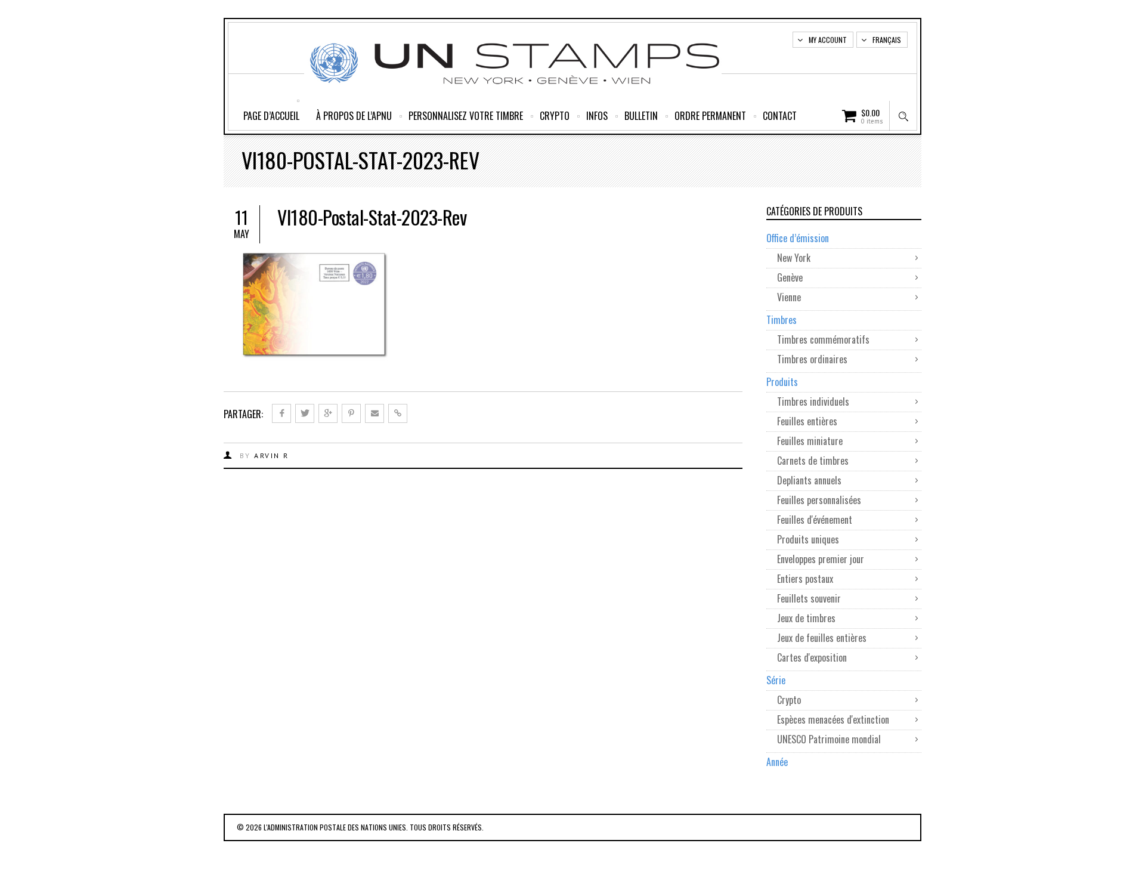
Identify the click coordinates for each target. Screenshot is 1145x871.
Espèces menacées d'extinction (833, 719)
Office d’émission (797, 238)
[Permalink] (397, 413)
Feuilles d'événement (814, 519)
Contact (780, 116)
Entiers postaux (805, 579)
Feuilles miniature (811, 441)
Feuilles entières (807, 421)
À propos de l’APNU (354, 116)
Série (775, 680)
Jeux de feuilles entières (822, 638)
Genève (790, 277)
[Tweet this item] (304, 413)
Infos (597, 116)
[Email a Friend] (374, 413)
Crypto (555, 116)
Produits (782, 382)
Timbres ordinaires (813, 359)
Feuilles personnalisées (819, 500)
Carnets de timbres (814, 460)
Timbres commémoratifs (823, 339)
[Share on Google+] (328, 413)
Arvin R (271, 455)
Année (777, 762)
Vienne (789, 297)
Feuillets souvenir (809, 598)
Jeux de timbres (806, 618)
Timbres (781, 320)
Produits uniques (808, 539)
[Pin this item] (351, 413)
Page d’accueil (271, 116)
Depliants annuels (809, 480)
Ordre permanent (710, 116)
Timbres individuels (813, 401)
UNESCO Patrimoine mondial (829, 739)
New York (793, 258)
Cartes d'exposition (812, 657)
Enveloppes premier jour (822, 559)
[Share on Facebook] (281, 413)
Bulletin (641, 116)
